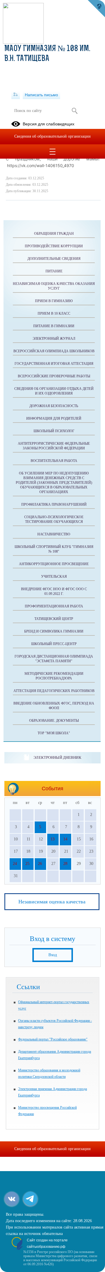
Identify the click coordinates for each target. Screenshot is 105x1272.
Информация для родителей (53, 418)
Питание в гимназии (53, 326)
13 (52, 839)
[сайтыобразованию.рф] (96, 8)
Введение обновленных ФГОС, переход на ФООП (53, 705)
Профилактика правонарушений (54, 504)
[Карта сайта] (15, 94)
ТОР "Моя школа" (54, 733)
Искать (74, 110)
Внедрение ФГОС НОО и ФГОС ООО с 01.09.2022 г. (54, 591)
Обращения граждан (54, 234)
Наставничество (53, 534)
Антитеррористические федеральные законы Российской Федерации (54, 445)
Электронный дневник (57, 757)
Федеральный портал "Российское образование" (53, 1039)
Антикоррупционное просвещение (54, 564)
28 (65, 863)
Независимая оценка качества (51, 902)
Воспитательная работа (54, 461)
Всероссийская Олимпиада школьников (53, 351)
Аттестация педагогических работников (53, 691)
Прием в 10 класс (54, 313)
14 (65, 839)
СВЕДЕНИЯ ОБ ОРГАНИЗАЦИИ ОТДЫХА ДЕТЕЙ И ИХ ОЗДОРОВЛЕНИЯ (54, 391)
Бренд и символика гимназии (53, 631)
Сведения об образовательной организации (52, 136)
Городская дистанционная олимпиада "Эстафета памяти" (54, 658)
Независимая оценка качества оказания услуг (54, 286)
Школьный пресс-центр (54, 644)
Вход (52, 955)
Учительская (54, 576)
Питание (54, 271)
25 (27, 863)
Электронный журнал (54, 339)
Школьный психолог (54, 431)
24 (15, 863)
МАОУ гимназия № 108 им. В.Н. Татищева (47, 54)
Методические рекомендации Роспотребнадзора (53, 676)
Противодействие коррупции (54, 246)
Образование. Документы (54, 721)
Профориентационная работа (54, 606)
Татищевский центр (53, 619)
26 (40, 863)
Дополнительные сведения (53, 259)
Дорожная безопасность (53, 406)
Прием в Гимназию (54, 301)
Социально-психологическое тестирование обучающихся (53, 519)
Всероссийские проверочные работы (54, 376)
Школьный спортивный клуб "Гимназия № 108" (54, 549)
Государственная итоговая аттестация (54, 364)
